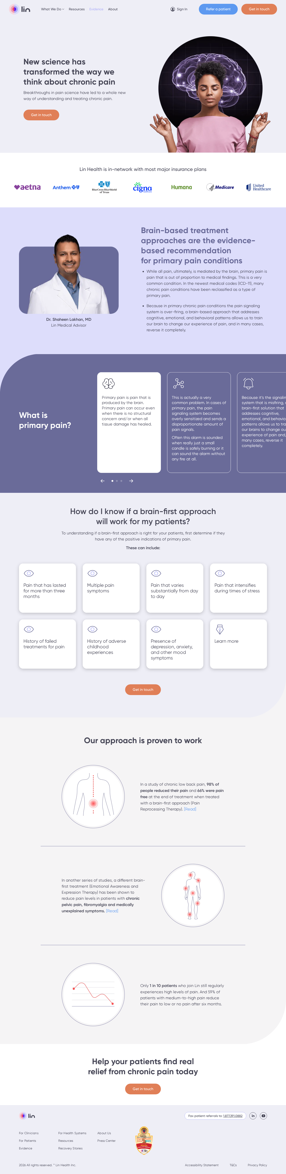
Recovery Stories (70, 1148)
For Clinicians (28, 1133)
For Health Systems (72, 1133)
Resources (77, 9)
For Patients (27, 1140)
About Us (104, 1133)
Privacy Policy (257, 1165)
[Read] (190, 809)
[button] (53, 9)
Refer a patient (218, 9)
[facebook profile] (254, 1115)
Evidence (96, 9)
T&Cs (233, 1165)
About (113, 9)
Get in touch (41, 115)
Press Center (106, 1140)
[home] (19, 9)
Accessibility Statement (202, 1165)
